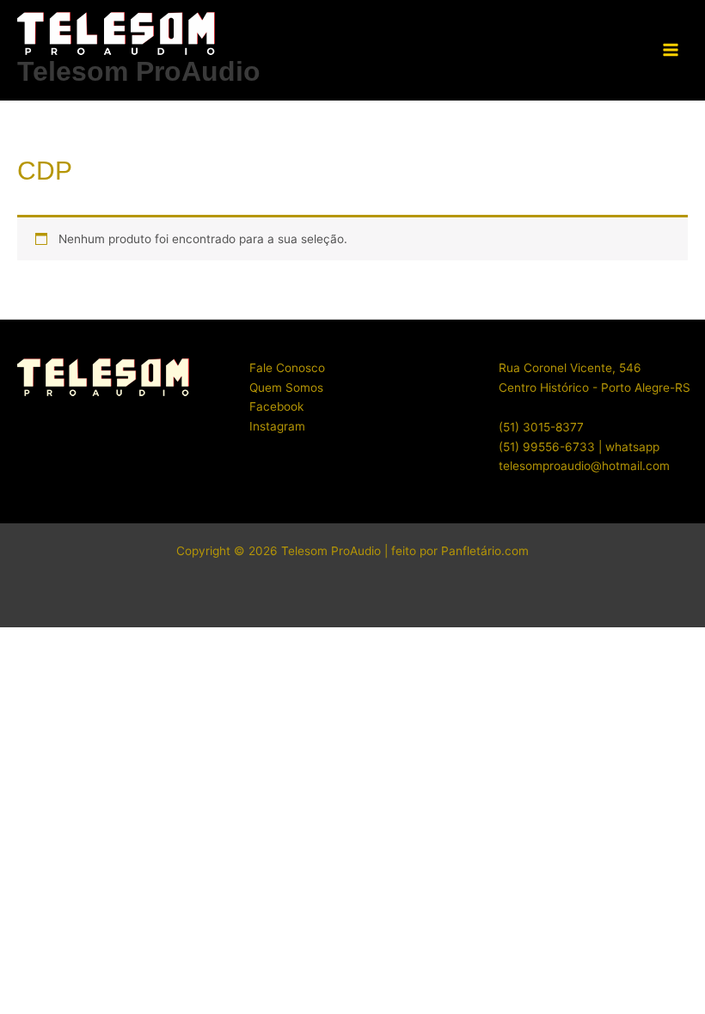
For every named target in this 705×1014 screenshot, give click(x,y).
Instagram (277, 426)
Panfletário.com (485, 551)
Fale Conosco (287, 368)
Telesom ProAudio (139, 71)
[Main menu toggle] (671, 50)
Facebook (276, 406)
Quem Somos (286, 387)
